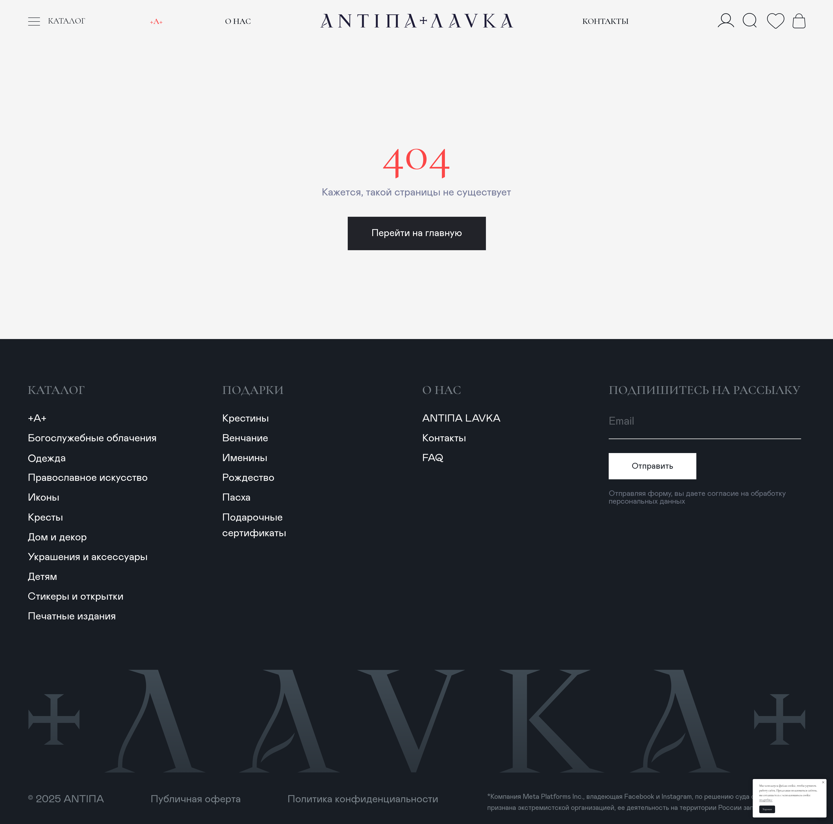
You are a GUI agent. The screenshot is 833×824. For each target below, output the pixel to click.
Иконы (43, 497)
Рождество (248, 478)
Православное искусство (88, 478)
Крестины (245, 418)
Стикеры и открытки (75, 596)
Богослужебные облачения (92, 438)
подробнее (765, 800)
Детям (42, 577)
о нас (441, 390)
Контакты (605, 21)
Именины (244, 458)
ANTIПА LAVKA (461, 418)
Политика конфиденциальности (362, 799)
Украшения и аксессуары (88, 557)
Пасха (236, 497)
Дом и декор (57, 537)
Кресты (45, 517)
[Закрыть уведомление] (823, 782)
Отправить (652, 466)
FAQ (432, 458)
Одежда (47, 458)
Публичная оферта (196, 799)
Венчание (245, 438)
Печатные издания (72, 616)
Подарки (253, 390)
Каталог (56, 390)
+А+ (156, 21)
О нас (238, 21)
